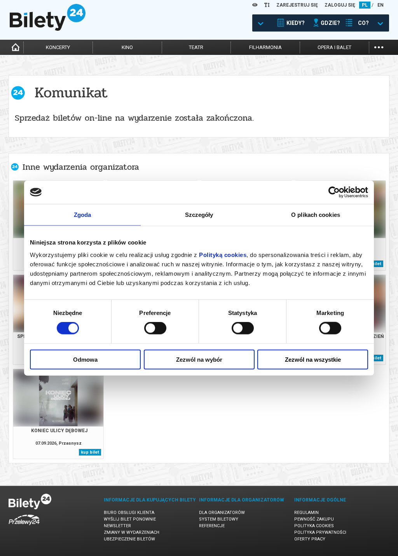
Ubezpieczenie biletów (129, 539)
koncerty (58, 47)
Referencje (212, 525)
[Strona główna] (48, 29)
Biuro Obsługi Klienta (129, 512)
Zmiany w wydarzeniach (131, 532)
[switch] (155, 328)
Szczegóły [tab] (199, 214)
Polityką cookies (222, 254)
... (379, 46)
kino (127, 47)
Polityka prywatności (320, 532)
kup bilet (90, 452)
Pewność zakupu (314, 519)
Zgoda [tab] (82, 214)
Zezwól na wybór (199, 359)
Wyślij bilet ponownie (130, 519)
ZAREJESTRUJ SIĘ (297, 5)
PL (365, 5)
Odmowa (85, 359)
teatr (196, 47)
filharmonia (265, 47)
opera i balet (334, 47)
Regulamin (306, 512)
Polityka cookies (314, 525)
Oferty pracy (309, 539)
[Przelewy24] (24, 526)
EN (380, 5)
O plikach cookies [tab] (315, 214)
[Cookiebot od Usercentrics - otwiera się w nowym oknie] (334, 192)
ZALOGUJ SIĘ (340, 5)
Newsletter (117, 525)
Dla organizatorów (222, 512)
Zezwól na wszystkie (313, 359)
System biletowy (218, 519)
